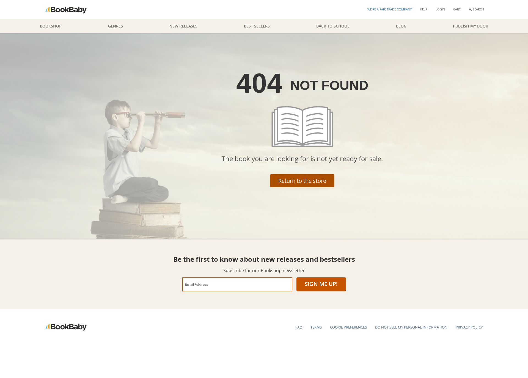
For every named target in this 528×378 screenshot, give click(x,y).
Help (423, 9)
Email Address (196, 284)
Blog (401, 26)
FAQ (298, 327)
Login (440, 9)
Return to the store (302, 180)
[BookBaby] (71, 9)
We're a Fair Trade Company (389, 9)
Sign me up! (321, 284)
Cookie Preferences (348, 327)
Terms (316, 327)
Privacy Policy (469, 327)
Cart (457, 9)
